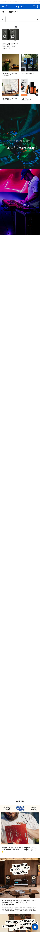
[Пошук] (7, 6)
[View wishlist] (34, 6)
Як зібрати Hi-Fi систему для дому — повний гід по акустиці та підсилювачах (20, 902)
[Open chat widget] (35, 927)
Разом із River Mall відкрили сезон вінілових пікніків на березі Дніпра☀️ (20, 850)
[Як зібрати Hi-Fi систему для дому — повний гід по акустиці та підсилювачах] (20, 878)
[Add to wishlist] (16, 27)
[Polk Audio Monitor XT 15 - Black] (10, 33)
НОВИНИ (20, 801)
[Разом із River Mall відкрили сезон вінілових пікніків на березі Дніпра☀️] (20, 825)
